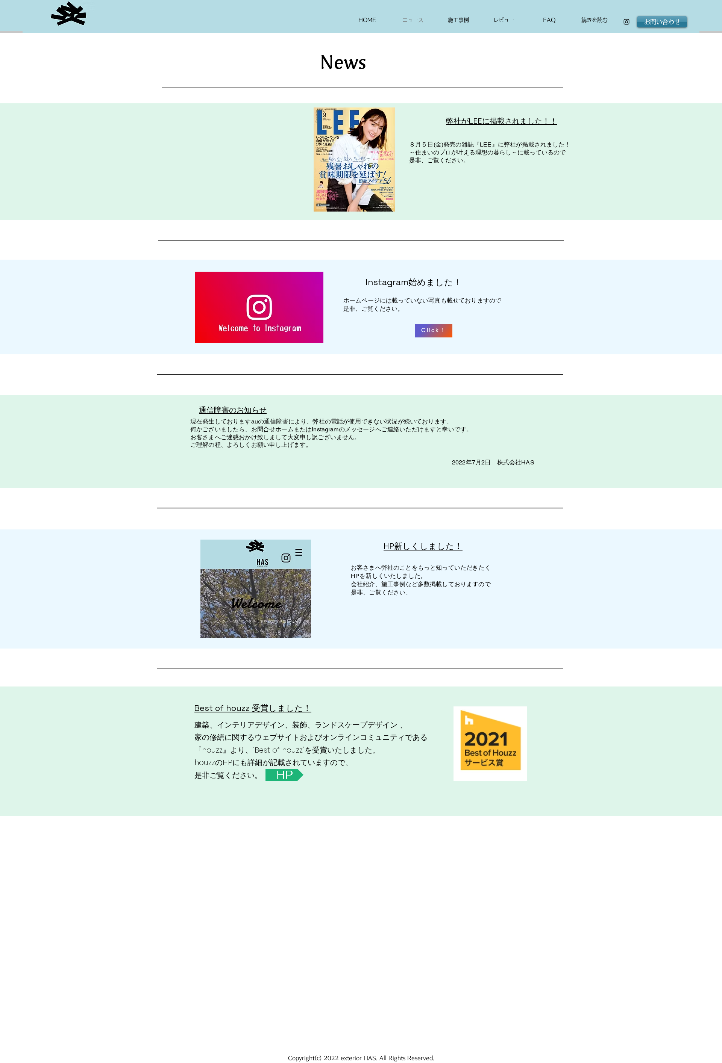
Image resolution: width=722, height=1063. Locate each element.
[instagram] (626, 22)
